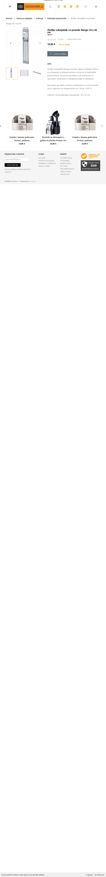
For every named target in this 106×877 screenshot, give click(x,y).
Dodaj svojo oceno (74, 39)
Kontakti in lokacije (46, 161)
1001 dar (30, 6)
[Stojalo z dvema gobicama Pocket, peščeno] (22, 111)
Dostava (63, 166)
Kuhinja (39, 18)
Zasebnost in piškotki (47, 163)
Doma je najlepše (24, 18)
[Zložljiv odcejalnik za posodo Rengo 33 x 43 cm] (11, 73)
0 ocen (60, 39)
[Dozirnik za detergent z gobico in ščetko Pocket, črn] (53, 111)
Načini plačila (65, 163)
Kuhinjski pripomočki (56, 18)
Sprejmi (89, 875)
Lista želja (60, 53)
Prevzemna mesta (67, 169)
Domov (9, 18)
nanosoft (32, 181)
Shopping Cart (96, 22)
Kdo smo (41, 158)
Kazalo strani (44, 166)
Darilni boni (65, 174)
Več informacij (99, 875)
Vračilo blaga (65, 171)
